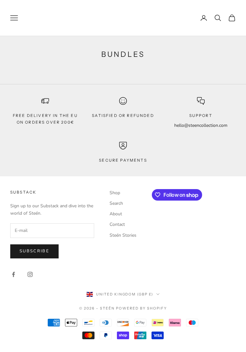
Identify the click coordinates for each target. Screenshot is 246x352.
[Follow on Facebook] (13, 274)
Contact (117, 224)
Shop (115, 193)
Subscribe (34, 251)
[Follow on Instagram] (30, 274)
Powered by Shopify (141, 308)
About (116, 214)
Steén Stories (123, 235)
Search (116, 203)
